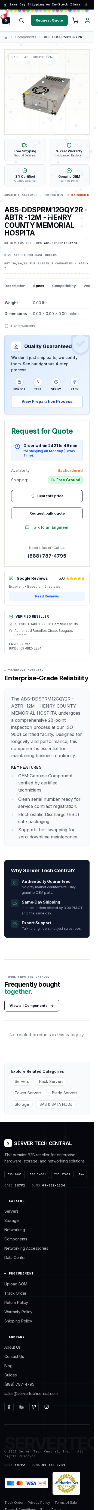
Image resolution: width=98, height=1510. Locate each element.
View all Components (29, 1005)
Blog (8, 1365)
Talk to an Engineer (50, 527)
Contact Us (14, 1356)
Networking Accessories (26, 1248)
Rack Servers (51, 1081)
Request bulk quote (47, 513)
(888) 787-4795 (47, 556)
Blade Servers (65, 1093)
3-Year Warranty (22, 326)
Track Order (15, 1293)
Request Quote (49, 20)
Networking (14, 1229)
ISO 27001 (62, 1174)
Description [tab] (15, 285)
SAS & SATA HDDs (55, 1104)
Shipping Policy (18, 1321)
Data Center (15, 1257)
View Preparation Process (47, 401)
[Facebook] (9, 1406)
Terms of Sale (65, 1502)
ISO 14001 (38, 1174)
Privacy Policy (39, 1502)
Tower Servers (28, 1093)
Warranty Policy (18, 1311)
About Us (12, 1347)
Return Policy (16, 1302)
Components (25, 37)
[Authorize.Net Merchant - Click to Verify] (66, 1483)
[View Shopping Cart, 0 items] (75, 20)
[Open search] (21, 20)
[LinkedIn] (21, 1406)
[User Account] (87, 20)
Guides (10, 1375)
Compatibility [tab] (64, 285)
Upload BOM (15, 1284)
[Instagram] (46, 1406)
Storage (22, 1104)
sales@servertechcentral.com (31, 1393)
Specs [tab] (38, 285)
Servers (22, 1081)
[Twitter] (34, 1406)
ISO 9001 (14, 1174)
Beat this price (50, 496)
